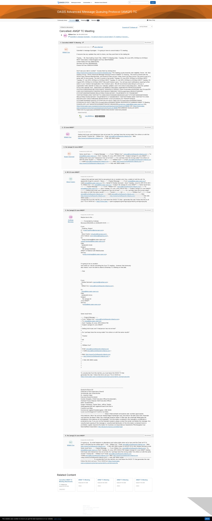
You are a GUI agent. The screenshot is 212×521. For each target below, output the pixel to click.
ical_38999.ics (89, 116)
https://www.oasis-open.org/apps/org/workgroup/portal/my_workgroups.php (105, 377)
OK (208, 518)
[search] (130, 2)
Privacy (133, 507)
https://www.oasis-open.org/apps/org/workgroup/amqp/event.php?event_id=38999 (103, 106)
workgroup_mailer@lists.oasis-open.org (130, 104)
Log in (153, 2)
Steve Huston (70, 182)
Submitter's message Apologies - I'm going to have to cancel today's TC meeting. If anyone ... (99, 37)
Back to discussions (67, 27)
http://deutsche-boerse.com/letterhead (110, 427)
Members (95, 20)
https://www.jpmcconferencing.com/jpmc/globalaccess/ (94, 73)
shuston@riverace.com (98, 234)
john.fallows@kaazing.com (99, 236)
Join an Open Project (112, 508)
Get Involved (110, 506)
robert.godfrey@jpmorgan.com (93, 230)
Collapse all (133, 27)
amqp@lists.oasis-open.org (87, 156)
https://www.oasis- (102, 201)
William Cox (66, 52)
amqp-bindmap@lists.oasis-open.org (93, 241)
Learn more (57, 519)
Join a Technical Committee (114, 510)
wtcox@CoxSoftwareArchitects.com (120, 136)
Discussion (73, 20)
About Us (133, 506)
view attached (98, 47)
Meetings (84, 20)
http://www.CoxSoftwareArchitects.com (90, 138)
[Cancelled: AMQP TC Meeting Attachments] (69, 37)
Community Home (62, 20)
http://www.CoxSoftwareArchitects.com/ (92, 163)
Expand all (125, 27)
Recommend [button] (148, 42)
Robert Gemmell (69, 157)
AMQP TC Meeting (84, 480)
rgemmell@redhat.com (100, 282)
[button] (87, 2)
